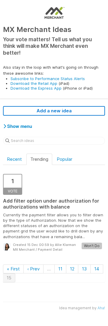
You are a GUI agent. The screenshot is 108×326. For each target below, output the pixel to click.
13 (84, 269)
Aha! (101, 308)
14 (96, 269)
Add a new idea (54, 111)
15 (9, 278)
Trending (39, 159)
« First (13, 269)
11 (60, 269)
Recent (14, 159)
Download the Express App (36, 88)
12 (72, 269)
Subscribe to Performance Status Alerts (47, 78)
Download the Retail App (33, 83)
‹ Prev (33, 269)
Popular (64, 159)
